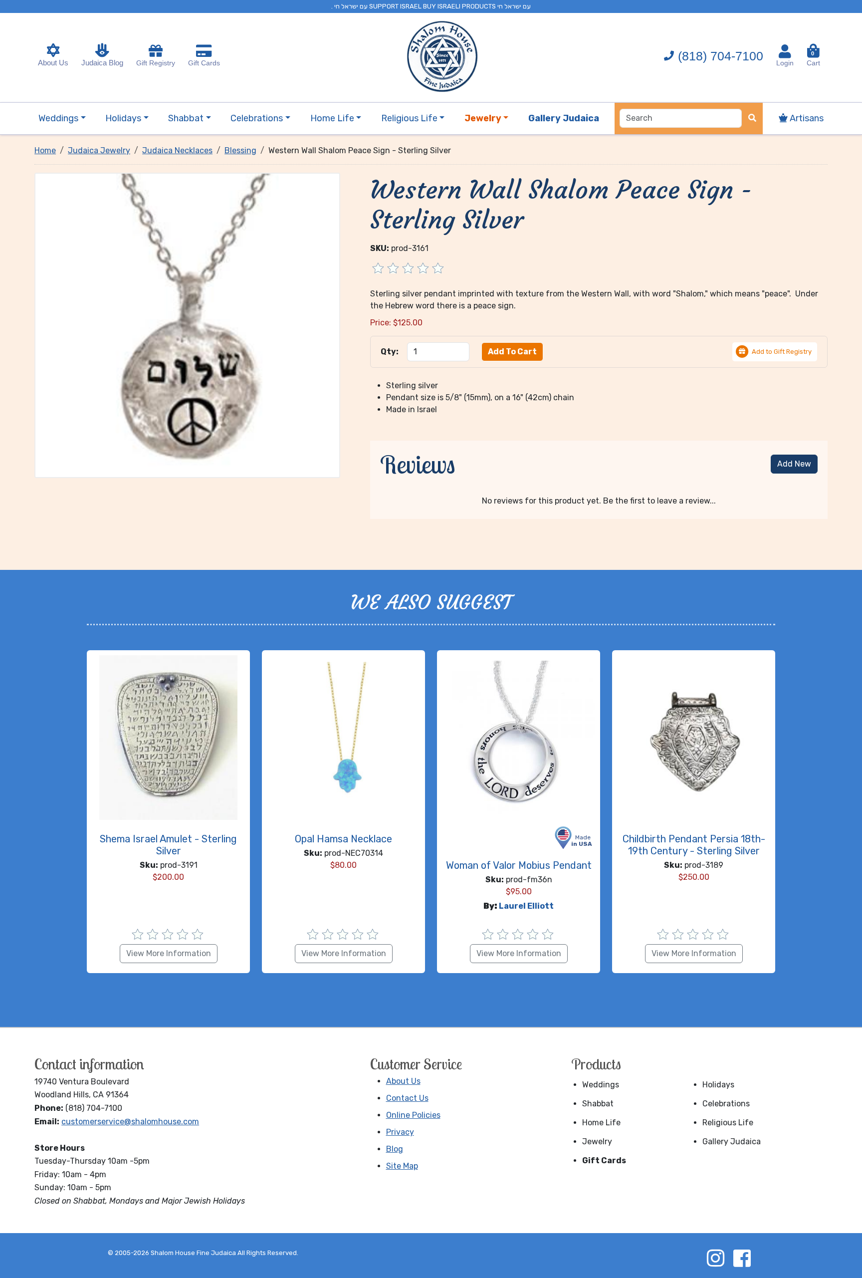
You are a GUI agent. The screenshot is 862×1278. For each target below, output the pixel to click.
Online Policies (413, 1115)
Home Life (601, 1122)
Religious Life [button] (409, 118)
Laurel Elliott (526, 906)
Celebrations (726, 1103)
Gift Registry (155, 63)
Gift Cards (204, 63)
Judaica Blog (102, 62)
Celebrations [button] (256, 118)
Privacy (400, 1132)
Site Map (402, 1166)
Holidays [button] (123, 118)
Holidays (718, 1084)
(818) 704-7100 (720, 56)
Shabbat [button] (186, 118)
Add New (794, 464)
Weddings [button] (58, 118)
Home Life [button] (332, 118)
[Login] (785, 51)
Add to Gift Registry (782, 351)
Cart (813, 58)
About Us (53, 62)
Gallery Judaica (731, 1141)
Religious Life (727, 1122)
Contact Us (407, 1098)
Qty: (390, 351)
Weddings (600, 1084)
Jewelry (597, 1141)
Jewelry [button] (482, 118)
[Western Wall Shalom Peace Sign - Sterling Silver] (187, 324)
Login (785, 63)
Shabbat (598, 1103)
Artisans (806, 118)
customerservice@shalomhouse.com (130, 1121)
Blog (394, 1149)
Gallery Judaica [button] (563, 118)
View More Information (168, 953)
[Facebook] (741, 1258)
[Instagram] (715, 1258)
